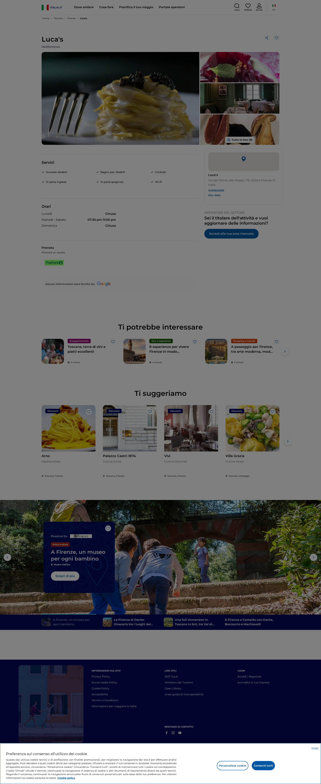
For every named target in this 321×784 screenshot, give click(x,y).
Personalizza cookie (232, 765)
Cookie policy (66, 777)
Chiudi (315, 748)
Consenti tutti (263, 765)
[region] (160, 763)
